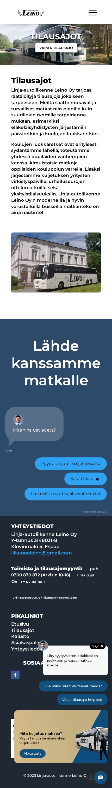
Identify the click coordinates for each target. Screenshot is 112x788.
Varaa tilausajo (56, 48)
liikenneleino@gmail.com (41, 553)
